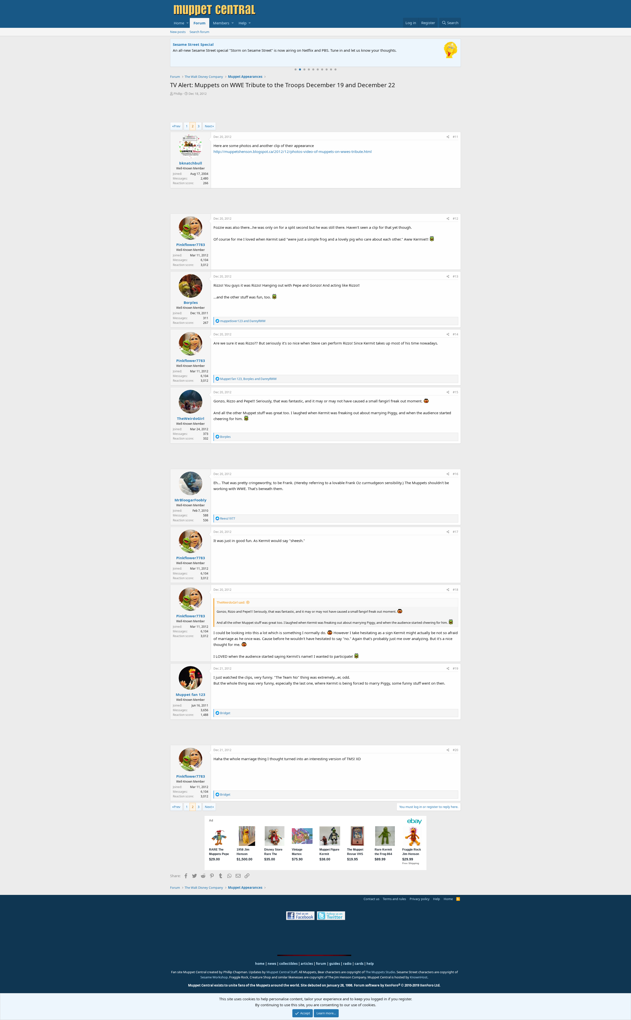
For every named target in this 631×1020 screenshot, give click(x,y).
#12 (455, 218)
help (370, 963)
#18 (455, 590)
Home (179, 22)
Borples (191, 302)
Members (221, 22)
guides (334, 963)
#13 (455, 276)
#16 (455, 474)
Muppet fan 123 (190, 694)
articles (307, 963)
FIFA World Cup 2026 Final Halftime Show (211, 44)
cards (359, 963)
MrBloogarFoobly (191, 499)
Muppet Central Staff (281, 972)
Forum (199, 22)
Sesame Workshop (214, 977)
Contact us (371, 899)
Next (208, 126)
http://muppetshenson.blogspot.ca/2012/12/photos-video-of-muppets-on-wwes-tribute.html (292, 151)
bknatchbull (190, 163)
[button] (187, 23)
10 (335, 69)
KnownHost (418, 977)
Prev (177, 126)
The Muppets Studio (380, 972)
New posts (178, 32)
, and (248, 379)
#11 (455, 137)
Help (242, 22)
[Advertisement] (315, 110)
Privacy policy (420, 899)
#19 (455, 668)
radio (347, 963)
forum (321, 963)
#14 (455, 334)
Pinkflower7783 (190, 244)
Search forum (199, 32)
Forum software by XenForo (397, 985)
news (272, 963)
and (242, 321)
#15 (455, 392)
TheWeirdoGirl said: (231, 602)
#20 (455, 750)
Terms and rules (394, 899)
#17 (455, 532)
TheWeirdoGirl (190, 418)
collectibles (288, 963)
